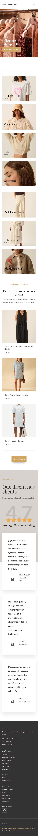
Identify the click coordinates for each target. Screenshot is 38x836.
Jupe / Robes (6, 766)
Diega (4, 792)
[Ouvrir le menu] (34, 4)
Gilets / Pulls (6, 760)
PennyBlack (6, 781)
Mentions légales (26, 828)
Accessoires (6, 769)
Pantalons (5, 763)
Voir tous (6, 98)
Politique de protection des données (11, 828)
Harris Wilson (6, 798)
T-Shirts (5, 754)
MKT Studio (6, 795)
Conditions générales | (12, 830)
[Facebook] (4, 810)
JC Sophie (5, 801)
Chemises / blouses (8, 757)
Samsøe (4, 778)
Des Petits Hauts (7, 789)
